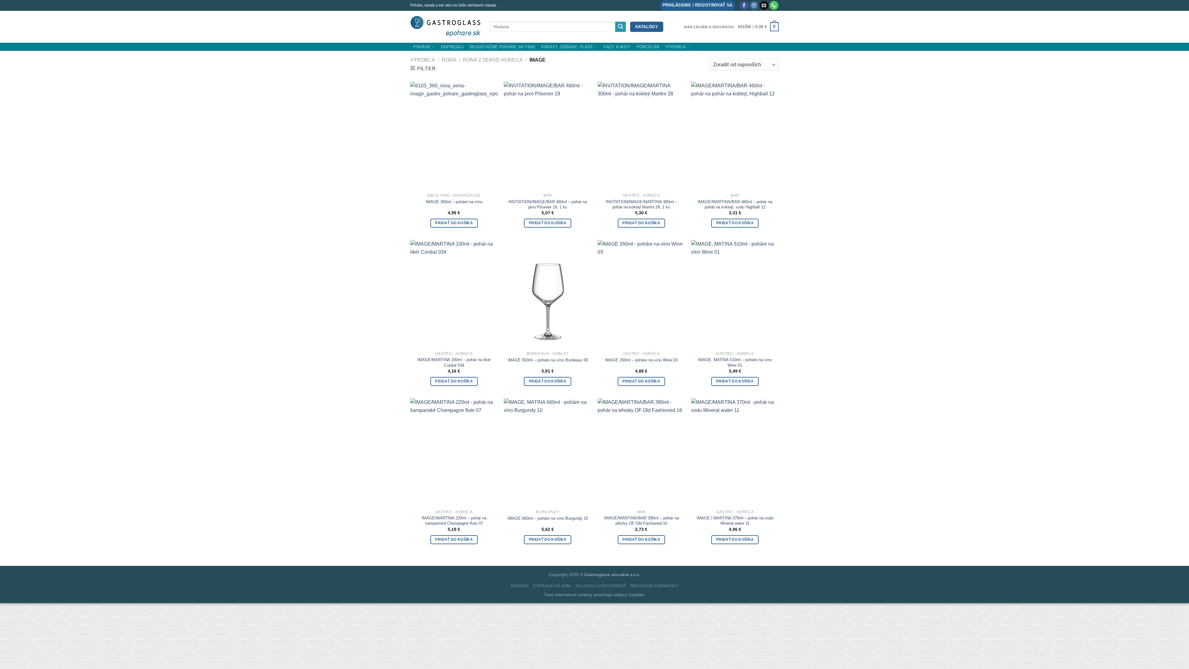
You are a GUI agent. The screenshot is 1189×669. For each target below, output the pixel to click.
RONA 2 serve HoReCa (493, 60)
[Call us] (773, 5)
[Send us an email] (764, 5)
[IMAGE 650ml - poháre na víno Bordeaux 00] (547, 293)
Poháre (422, 47)
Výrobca (675, 47)
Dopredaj (452, 47)
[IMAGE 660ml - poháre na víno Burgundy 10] (547, 451)
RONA (449, 60)
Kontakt (520, 586)
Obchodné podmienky (654, 586)
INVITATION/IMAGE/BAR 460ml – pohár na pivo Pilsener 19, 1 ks (547, 204)
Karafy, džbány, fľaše (567, 47)
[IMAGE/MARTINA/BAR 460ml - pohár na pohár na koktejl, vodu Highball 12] (735, 135)
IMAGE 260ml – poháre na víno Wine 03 (641, 360)
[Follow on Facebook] (744, 5)
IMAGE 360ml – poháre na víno (454, 201)
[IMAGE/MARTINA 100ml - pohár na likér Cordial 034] (454, 293)
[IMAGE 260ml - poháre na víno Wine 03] (641, 293)
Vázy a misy (617, 47)
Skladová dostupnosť (600, 586)
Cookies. (636, 594)
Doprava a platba (552, 586)
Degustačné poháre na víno (502, 47)
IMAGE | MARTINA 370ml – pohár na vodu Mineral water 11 (735, 521)
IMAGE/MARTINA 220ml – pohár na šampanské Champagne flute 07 (454, 521)
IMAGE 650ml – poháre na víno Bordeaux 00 (547, 360)
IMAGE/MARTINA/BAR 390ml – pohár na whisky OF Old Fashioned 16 (641, 521)
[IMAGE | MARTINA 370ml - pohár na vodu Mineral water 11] (735, 451)
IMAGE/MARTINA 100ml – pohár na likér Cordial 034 (454, 362)
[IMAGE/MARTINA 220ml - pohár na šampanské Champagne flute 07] (454, 451)
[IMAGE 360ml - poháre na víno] (454, 135)
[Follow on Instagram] (754, 5)
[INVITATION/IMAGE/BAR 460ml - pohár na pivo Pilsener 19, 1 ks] (547, 135)
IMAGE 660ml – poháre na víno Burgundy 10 (547, 518)
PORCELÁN (648, 47)
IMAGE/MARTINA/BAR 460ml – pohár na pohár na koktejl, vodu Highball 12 (735, 204)
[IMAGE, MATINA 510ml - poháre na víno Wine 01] (735, 293)
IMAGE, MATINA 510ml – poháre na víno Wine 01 (735, 362)
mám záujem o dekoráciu (709, 27)
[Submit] (620, 27)
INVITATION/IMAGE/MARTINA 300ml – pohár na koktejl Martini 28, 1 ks (641, 204)
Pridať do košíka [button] (454, 223)
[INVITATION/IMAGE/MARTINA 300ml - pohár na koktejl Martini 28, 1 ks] (641, 135)
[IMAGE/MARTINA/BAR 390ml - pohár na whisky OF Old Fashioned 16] (641, 451)
